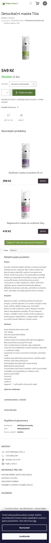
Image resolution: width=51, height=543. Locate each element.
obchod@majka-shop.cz (15, 452)
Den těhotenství (26, 508)
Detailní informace (8, 107)
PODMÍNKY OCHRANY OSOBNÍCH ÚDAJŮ (17, 485)
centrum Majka (40, 508)
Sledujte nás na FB (12, 459)
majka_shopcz (11, 463)
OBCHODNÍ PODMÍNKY (10, 481)
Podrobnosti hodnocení (34, 20)
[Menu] (45, 3)
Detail (43, 181)
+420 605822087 (11, 455)
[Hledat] (30, 3)
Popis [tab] (6, 250)
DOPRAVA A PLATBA (9, 478)
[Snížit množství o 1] (11, 94)
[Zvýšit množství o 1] (11, 91)
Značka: (12, 23)
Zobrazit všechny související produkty (25, 242)
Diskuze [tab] (13, 250)
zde (34, 520)
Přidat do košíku (26, 92)
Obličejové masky (25, 425)
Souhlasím (24, 536)
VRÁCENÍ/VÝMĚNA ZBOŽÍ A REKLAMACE (16, 474)
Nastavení (24, 527)
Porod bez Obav (11, 508)
